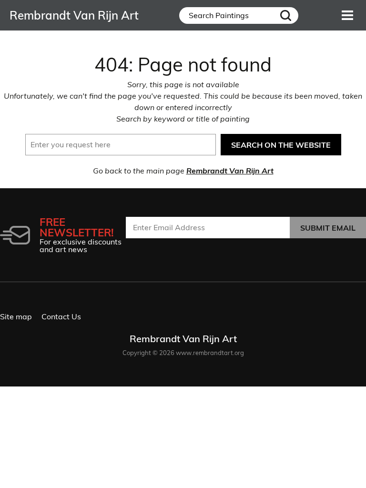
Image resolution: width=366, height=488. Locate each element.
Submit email (328, 228)
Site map (16, 316)
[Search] (286, 15)
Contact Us (61, 316)
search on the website (281, 145)
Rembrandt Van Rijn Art (230, 170)
